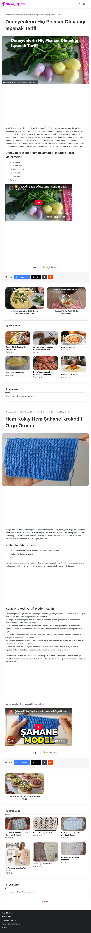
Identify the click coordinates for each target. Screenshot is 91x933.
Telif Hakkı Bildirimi (9, 920)
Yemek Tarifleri (20, 15)
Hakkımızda (6, 917)
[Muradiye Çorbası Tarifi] (17, 363)
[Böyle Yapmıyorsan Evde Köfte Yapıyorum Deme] (45, 363)
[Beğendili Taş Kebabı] (73, 364)
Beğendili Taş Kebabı (69, 374)
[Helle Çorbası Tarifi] (73, 338)
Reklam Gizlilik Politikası (11, 924)
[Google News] (50, 267)
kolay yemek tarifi (28, 137)
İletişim (4, 928)
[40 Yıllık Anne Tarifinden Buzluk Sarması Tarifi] (45, 338)
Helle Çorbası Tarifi (69, 347)
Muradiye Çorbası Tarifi (14, 373)
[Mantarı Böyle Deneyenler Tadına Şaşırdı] (17, 338)
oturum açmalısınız (28, 396)
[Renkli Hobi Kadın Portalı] (14, 4)
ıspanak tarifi (64, 131)
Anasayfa (10, 15)
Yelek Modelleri (7, 913)
